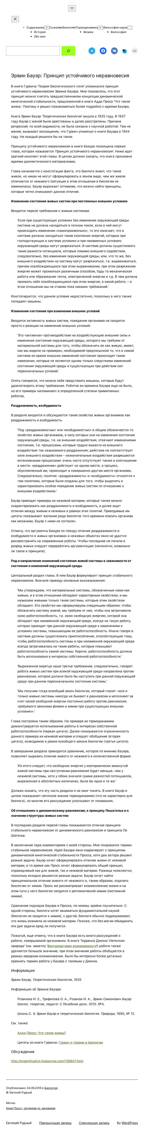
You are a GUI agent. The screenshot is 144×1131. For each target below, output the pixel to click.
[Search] (68, 51)
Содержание (35, 27)
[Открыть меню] (72, 8)
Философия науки (115, 27)
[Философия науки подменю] (130, 28)
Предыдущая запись (55, 1123)
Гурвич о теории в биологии (81, 1042)
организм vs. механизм (39, 1108)
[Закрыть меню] (15, 19)
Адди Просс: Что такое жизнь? (41, 1033)
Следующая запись (94, 1123)
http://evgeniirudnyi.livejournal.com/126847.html (47, 1061)
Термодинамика (87, 27)
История (40, 32)
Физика (88, 32)
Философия (118, 32)
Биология (69, 27)
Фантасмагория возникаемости (72, 946)
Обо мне (40, 36)
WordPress (130, 1123)
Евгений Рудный (19, 1123)
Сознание (56, 27)
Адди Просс (14, 1108)
